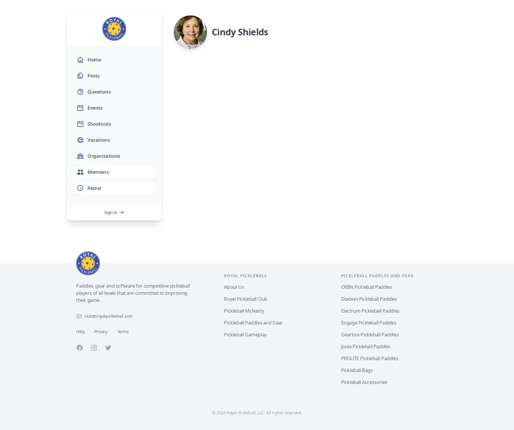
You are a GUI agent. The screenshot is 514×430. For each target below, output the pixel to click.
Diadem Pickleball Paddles (369, 299)
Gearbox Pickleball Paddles (370, 334)
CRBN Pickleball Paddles (366, 287)
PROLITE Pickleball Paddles (370, 358)
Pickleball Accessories (364, 382)
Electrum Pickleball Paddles (370, 311)
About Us (234, 287)
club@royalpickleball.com (108, 316)
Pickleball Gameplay (245, 334)
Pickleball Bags (357, 370)
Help (80, 331)
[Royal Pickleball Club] (133, 263)
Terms (123, 331)
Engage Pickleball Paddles (369, 322)
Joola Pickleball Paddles (366, 346)
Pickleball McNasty (244, 311)
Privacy (100, 331)
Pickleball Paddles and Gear (253, 322)
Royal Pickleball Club (245, 299)
